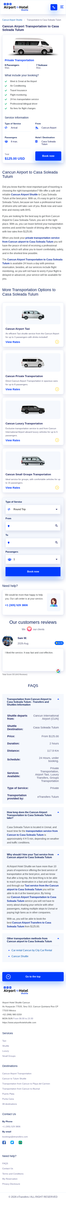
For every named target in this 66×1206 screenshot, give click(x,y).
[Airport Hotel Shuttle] (16, 7)
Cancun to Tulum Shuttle (14, 1078)
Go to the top (33, 976)
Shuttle (5, 1046)
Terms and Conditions (12, 1173)
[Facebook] (4, 1143)
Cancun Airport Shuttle (12, 20)
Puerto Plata (8, 1094)
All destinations (9, 1104)
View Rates (13, 342)
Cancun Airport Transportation (16, 1073)
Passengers (11, 137)
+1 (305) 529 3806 (16, 605)
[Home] (15, 991)
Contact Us (7, 1168)
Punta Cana (8, 1099)
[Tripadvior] (20, 1143)
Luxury (5, 1051)
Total (7, 154)
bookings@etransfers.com (15, 1136)
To (7, 535)
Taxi (4, 1041)
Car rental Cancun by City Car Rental (32, 950)
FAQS (5, 1163)
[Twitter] (12, 1143)
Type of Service (13, 123)
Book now (48, 155)
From (38, 123)
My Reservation (9, 1179)
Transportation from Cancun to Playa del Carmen (26, 1083)
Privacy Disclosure (11, 1184)
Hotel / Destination (45, 137)
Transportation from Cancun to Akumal (21, 1088)
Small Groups (9, 1056)
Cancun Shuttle (20, 956)
